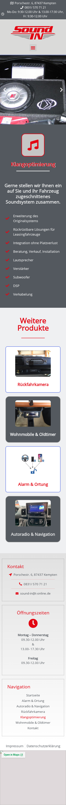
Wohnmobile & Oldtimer (33, 434)
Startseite (33, 695)
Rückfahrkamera (33, 384)
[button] (33, 47)
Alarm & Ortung (33, 484)
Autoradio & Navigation (33, 534)
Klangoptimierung (33, 717)
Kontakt (32, 728)
